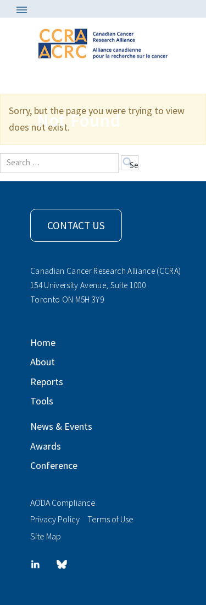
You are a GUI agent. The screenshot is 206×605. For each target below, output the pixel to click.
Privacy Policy (55, 519)
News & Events (61, 426)
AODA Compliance (63, 502)
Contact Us (76, 225)
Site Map (45, 536)
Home (42, 342)
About (42, 361)
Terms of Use (110, 519)
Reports (46, 381)
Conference (53, 465)
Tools (41, 401)
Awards (45, 446)
